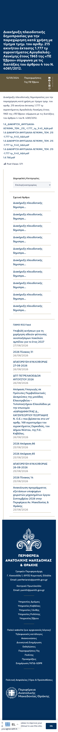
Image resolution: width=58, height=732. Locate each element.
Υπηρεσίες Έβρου (29, 618)
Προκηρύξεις (29, 659)
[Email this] (49, 78)
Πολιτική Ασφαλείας (17, 680)
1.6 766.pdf (9, 157)
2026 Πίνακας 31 (23, 352)
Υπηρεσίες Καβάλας (29, 605)
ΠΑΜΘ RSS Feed (22, 324)
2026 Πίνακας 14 (23, 477)
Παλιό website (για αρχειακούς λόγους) (29, 630)
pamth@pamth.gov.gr (33, 590)
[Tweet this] (49, 83)
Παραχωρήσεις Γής (29, 650)
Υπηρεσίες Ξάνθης (29, 610)
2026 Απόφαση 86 (24, 443)
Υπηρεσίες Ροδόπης (29, 614)
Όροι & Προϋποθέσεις (41, 680)
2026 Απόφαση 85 (24, 453)
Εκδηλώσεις (29, 646)
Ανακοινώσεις (29, 638)
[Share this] (49, 81)
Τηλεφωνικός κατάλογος (29, 634)
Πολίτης (29, 655)
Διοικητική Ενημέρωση (29, 642)
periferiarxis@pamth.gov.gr (33, 579)
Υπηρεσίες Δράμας (29, 601)
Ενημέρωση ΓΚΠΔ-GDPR (29, 663)
